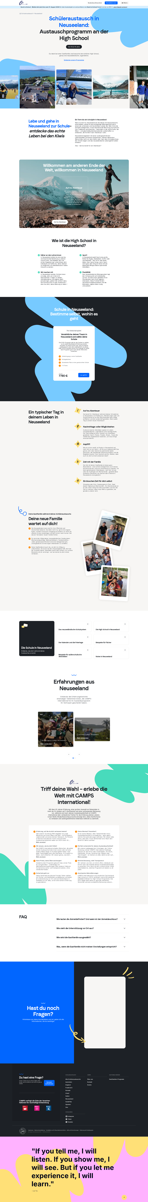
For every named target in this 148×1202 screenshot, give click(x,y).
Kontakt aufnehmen (49, 1083)
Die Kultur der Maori (87, 222)
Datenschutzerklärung (39, 1130)
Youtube (70, 1122)
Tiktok (70, 1119)
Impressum (30, 1130)
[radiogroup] (74, 222)
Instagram (71, 1116)
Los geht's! (83, 375)
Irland (67, 1093)
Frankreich (69, 1087)
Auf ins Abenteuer (60, 222)
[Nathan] (74, 758)
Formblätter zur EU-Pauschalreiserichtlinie (56, 1130)
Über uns (90, 1079)
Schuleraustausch (27, 13)
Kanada (68, 1090)
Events (89, 1085)
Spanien (68, 1104)
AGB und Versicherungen (73, 1130)
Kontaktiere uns (111, 3)
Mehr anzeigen (41, 842)
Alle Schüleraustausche (73, 1079)
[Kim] (73, 758)
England (68, 1085)
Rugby (73, 222)
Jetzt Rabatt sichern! (120, 7)
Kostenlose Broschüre (95, 3)
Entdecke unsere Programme (74, 60)
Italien (67, 1096)
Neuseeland (38, 13)
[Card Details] (87, 624)
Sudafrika (69, 1101)
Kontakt (89, 1082)
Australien (69, 1082)
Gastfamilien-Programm (116, 1079)
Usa (67, 1107)
